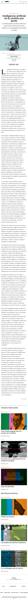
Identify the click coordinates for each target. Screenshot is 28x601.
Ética (17, 64)
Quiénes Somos (13, 586)
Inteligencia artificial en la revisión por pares (14, 18)
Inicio (3, 586)
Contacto (24, 586)
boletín (20, 1)
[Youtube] (19, 579)
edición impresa (24, 1)
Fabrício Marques (14, 56)
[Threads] (15, 579)
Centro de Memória (24, 592)
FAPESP (1, 592)
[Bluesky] (13, 579)
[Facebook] (7, 579)
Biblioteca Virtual (15, 592)
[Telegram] (17, 579)
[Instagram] (11, 579)
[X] (9, 579)
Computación (12, 64)
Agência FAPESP (7, 592)
